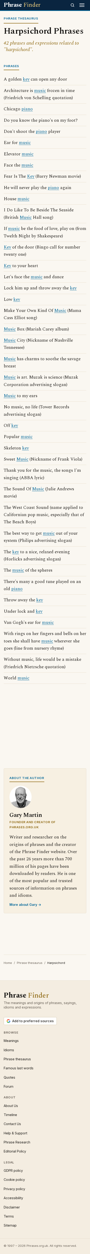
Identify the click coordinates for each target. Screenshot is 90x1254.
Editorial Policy (15, 1151)
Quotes (9, 1077)
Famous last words (18, 1068)
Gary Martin (25, 815)
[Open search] (72, 5)
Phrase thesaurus (29, 963)
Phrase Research (17, 1142)
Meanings (11, 1041)
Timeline (10, 1115)
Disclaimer (12, 1207)
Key (30, 176)
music (40, 90)
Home (8, 963)
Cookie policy (14, 1180)
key (26, 79)
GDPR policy (13, 1170)
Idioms (9, 1050)
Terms (9, 1216)
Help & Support (15, 1133)
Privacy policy (14, 1189)
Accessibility (13, 1198)
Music (26, 217)
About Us (11, 1106)
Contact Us (12, 1124)
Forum (8, 1086)
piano (27, 109)
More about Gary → (25, 905)
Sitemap (10, 1225)
